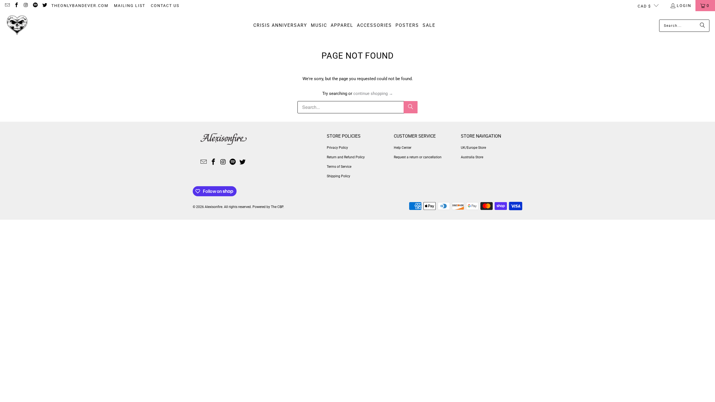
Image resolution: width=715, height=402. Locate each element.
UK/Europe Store (473, 148)
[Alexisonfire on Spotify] (35, 5)
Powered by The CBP (267, 207)
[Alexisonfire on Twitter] (44, 5)
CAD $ (644, 6)
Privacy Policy (337, 148)
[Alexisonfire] (17, 25)
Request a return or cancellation (418, 157)
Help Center (402, 148)
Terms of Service (339, 167)
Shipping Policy (338, 176)
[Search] (702, 26)
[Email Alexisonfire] (7, 5)
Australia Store (472, 157)
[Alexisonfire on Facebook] (16, 5)
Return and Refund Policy (346, 157)
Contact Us (165, 5)
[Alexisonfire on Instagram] (25, 5)
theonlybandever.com (79, 5)
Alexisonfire (213, 207)
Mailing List (129, 5)
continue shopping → (373, 93)
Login (684, 5)
